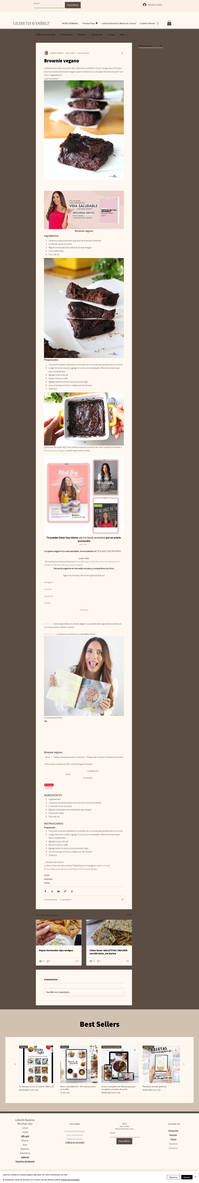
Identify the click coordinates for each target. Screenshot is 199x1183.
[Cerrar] (195, 1177)
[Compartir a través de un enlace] (65, 891)
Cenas (111, 34)
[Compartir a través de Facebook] (45, 891)
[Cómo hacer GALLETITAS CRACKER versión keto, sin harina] (109, 932)
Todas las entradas (46, 34)
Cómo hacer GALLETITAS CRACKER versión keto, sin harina (108, 952)
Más (122, 34)
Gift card (25, 1136)
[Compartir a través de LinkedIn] (58, 891)
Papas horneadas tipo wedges (56, 950)
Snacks (46, 875)
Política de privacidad (70, 1179)
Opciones (173, 1177)
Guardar (50, 785)
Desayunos (66, 34)
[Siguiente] (183, 1064)
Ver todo (128, 914)
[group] (99, 1070)
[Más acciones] (122, 53)
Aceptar (187, 1177)
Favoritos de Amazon (25, 1161)
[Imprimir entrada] (72, 891)
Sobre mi (25, 1157)
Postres (82, 34)
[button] (169, 22)
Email (36, 3)
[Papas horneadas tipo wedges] (59, 932)
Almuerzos (97, 34)
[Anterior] (15, 1064)
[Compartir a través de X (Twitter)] (52, 891)
